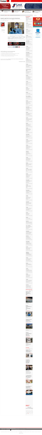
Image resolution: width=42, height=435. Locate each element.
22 (31, 412)
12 (28, 411)
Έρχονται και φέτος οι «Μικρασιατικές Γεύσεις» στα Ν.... (29, 248)
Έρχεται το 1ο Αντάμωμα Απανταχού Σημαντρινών (29, 136)
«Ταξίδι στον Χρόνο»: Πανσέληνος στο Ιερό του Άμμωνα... (28, 192)
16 (32, 411)
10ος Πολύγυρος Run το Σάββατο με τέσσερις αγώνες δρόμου (7, 11)
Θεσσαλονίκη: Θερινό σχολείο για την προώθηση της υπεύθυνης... (28, 175)
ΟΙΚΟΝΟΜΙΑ (27, 231)
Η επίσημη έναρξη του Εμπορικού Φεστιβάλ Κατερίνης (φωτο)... (29, 233)
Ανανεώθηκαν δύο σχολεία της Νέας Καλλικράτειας (28, 159)
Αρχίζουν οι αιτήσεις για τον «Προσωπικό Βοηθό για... (28, 203)
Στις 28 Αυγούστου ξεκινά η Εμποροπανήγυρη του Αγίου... (29, 83)
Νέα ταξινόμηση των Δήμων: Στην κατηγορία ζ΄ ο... (29, 37)
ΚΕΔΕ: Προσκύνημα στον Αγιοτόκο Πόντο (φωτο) (29, 222)
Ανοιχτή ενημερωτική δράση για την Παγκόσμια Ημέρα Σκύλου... (29, 102)
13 (29, 411)
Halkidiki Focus (13, 19)
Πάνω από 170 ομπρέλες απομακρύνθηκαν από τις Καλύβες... (29, 119)
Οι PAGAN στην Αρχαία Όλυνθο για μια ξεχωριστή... (29, 182)
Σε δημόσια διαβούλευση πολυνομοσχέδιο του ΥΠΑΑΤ (28, 153)
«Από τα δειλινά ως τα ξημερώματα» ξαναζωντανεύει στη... (28, 42)
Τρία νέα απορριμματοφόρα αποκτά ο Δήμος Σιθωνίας (28, 197)
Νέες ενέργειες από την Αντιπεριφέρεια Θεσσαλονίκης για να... (29, 114)
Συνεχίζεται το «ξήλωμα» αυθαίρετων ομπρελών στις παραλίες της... (29, 147)
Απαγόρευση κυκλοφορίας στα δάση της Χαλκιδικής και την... (29, 270)
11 (27, 411)
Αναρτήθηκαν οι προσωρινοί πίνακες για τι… (29, 387)
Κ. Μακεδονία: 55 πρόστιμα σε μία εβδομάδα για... (28, 276)
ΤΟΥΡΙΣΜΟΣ (14, 430)
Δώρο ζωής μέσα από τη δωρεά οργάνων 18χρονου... (29, 227)
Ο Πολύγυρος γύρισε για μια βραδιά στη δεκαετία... (29, 141)
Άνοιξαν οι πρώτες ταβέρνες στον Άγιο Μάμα (28, 186)
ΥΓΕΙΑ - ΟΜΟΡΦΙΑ (28, 96)
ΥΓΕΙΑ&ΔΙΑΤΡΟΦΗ (30, 430)
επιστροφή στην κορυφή (22, 61)
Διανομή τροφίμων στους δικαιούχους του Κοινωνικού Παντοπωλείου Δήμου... (29, 25)
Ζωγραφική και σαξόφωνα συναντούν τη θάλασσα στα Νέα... (29, 243)
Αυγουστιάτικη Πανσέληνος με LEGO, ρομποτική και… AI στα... (29, 60)
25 (27, 413)
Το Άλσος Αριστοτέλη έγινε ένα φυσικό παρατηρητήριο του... (28, 259)
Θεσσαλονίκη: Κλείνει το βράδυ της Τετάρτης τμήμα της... (29, 164)
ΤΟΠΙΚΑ (3, 20)
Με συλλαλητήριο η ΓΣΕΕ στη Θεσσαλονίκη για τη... (29, 265)
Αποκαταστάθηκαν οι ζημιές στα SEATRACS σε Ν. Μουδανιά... (29, 66)
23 (32, 412)
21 (30, 412)
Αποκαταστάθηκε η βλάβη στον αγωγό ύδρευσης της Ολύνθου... (28, 130)
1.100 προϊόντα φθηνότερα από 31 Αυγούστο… (28, 376)
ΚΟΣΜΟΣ (18, 430)
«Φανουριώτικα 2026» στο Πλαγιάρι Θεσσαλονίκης (29, 109)
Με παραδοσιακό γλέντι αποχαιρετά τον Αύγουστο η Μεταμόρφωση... (29, 54)
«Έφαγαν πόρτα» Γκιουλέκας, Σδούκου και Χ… (29, 320)
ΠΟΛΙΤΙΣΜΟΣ (27, 52)
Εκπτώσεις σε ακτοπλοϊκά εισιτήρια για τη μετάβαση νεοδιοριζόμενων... (28, 77)
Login (40, 1)
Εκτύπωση (6, 20)
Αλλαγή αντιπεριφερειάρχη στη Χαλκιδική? (28, 334)
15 (31, 411)
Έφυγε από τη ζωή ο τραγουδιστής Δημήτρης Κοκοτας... (28, 125)
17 (26, 412)
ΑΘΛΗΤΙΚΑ (27, 17)
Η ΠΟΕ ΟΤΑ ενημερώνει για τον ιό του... (29, 97)
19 (28, 412)
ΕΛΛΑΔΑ (27, 29)
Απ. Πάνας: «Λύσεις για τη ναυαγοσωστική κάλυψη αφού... (29, 209)
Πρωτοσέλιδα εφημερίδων (27, 89)
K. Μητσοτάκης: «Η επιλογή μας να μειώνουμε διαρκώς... (28, 238)
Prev (31, 290)
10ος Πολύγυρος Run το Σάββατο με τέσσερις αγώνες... (29, 19)
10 (26, 411)
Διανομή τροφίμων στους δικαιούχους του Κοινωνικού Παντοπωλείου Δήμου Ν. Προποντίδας (17, 11)
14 (30, 411)
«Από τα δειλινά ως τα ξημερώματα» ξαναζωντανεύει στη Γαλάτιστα (37, 11)
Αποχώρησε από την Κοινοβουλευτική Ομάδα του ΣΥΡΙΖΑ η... (28, 286)
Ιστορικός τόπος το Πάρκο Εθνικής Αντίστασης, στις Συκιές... (28, 31)
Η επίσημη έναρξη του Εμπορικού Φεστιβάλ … (28, 361)
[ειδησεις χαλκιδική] (8, 1)
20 (29, 412)
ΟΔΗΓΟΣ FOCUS (20, 432)
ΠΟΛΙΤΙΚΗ (27, 151)
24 (26, 413)
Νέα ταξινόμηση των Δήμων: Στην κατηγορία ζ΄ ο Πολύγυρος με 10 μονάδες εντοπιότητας (28, 11)
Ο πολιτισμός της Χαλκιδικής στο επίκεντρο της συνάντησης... (28, 48)
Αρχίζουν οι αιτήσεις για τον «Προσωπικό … (29, 350)
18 (27, 412)
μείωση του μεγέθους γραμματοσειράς (20, 19)
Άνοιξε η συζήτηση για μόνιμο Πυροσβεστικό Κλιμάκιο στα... (29, 281)
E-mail (7, 20)
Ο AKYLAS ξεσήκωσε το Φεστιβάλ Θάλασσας (29, 254)
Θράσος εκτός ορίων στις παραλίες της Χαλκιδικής (28, 72)
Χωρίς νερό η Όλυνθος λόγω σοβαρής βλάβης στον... (29, 170)
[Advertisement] (20, 421)
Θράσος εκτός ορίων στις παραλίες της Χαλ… (28, 293)
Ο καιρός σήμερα (28, 93)
